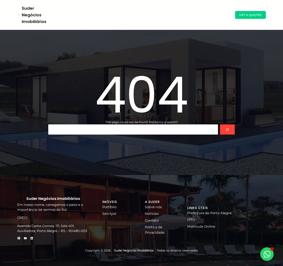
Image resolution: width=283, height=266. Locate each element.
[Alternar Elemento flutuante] (267, 254)
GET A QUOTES (250, 15)
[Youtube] (25, 238)
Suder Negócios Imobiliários (34, 14)
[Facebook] (19, 238)
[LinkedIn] (31, 238)
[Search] (227, 129)
